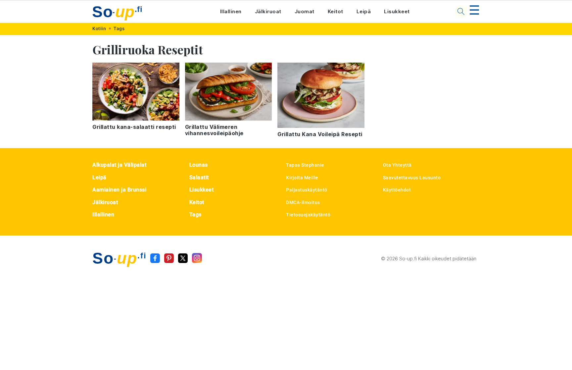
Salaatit (199, 177)
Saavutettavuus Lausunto (412, 177)
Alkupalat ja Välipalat (119, 165)
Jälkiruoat (268, 11)
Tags (119, 28)
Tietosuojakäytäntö (308, 214)
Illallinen (231, 11)
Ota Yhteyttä (397, 165)
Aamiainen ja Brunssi (119, 189)
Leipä (364, 11)
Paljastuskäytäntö (306, 189)
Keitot (335, 11)
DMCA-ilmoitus (303, 202)
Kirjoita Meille (302, 177)
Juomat (304, 11)
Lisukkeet (397, 11)
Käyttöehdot (397, 189)
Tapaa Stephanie (305, 165)
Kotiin (99, 28)
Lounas (198, 165)
